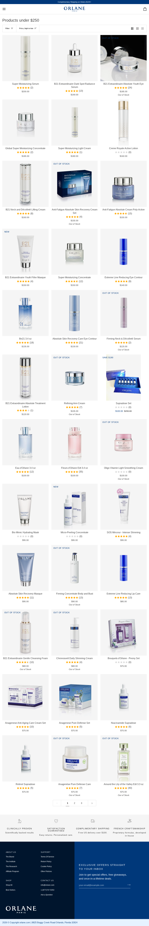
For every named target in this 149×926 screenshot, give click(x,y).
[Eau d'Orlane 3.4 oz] (25, 442)
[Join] (128, 884)
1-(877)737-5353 (47, 890)
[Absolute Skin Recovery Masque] (25, 568)
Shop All (9, 885)
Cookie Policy (46, 866)
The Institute (10, 862)
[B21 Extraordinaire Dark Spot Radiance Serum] (74, 58)
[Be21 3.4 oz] (25, 313)
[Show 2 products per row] (132, 28)
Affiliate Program (12, 871)
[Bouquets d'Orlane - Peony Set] (123, 632)
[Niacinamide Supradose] (123, 697)
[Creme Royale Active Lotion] (123, 122)
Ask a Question (47, 895)
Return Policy (46, 862)
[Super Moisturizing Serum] (25, 58)
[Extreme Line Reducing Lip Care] (123, 568)
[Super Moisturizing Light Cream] (74, 122)
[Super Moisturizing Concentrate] (74, 252)
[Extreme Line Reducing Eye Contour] (123, 252)
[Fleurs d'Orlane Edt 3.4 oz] (74, 442)
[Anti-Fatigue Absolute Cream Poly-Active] (123, 184)
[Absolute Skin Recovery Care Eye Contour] (74, 313)
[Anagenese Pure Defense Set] (74, 697)
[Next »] (92, 803)
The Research (11, 866)
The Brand (10, 857)
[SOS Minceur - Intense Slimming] (123, 507)
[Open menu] (6, 9)
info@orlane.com (47, 885)
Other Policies (46, 871)
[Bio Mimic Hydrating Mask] (25, 507)
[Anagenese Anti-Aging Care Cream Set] (25, 697)
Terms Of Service (47, 857)
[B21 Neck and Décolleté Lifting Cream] (25, 184)
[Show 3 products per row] (137, 28)
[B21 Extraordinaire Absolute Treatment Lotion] (25, 377)
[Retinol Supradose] (25, 758)
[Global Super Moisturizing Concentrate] (25, 122)
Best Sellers (10, 890)
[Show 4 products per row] (143, 28)
